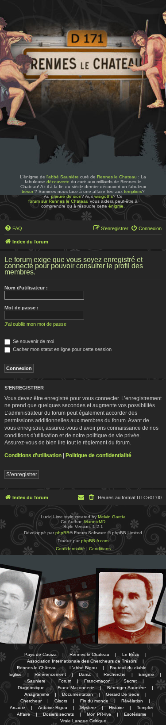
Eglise (15, 674)
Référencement (50, 674)
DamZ (85, 674)
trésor (27, 191)
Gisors (60, 700)
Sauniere (36, 681)
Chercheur (31, 700)
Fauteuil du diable (128, 667)
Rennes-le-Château (37, 667)
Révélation (132, 700)
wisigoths (103, 196)
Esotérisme (135, 714)
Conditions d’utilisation (33, 455)
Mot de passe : (21, 307)
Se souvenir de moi (33, 341)
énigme (116, 206)
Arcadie (17, 707)
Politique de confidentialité (98, 455)
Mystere (88, 707)
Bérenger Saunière (126, 687)
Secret (130, 681)
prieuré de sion (66, 196)
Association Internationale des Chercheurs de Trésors (82, 661)
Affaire (23, 714)
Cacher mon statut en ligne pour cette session (62, 349)
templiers (133, 191)
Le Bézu (130, 654)
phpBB (62, 532)
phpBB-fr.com (94, 540)
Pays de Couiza (40, 654)
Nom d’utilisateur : (26, 287)
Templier (145, 707)
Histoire (116, 707)
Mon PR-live (99, 714)
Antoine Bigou (52, 707)
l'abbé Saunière (62, 176)
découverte (57, 181)
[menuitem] (13, 228)
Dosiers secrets (58, 714)
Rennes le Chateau (117, 176)
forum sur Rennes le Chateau (58, 201)
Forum (64, 681)
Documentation (77, 694)
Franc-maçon (97, 681)
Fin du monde (94, 700)
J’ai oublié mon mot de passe (35, 324)
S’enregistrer (21, 474)
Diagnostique (31, 687)
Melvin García (112, 516)
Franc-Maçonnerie (76, 687)
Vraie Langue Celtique (83, 720)
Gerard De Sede (122, 694)
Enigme (146, 674)
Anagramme (36, 694)
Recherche (115, 674)
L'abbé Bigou (83, 667)
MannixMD (94, 521)
